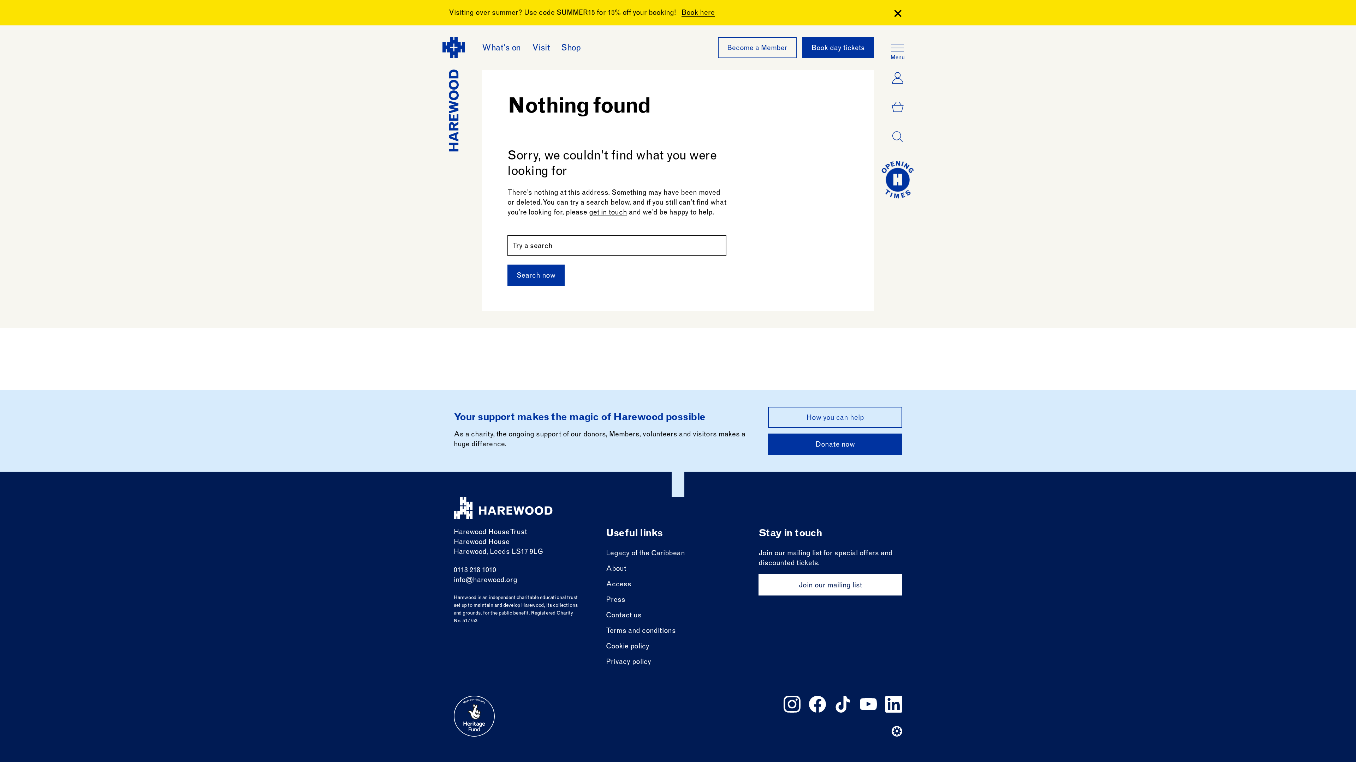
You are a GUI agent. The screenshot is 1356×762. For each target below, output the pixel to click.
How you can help (835, 418)
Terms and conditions (641, 631)
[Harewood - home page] (503, 508)
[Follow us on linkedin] (893, 704)
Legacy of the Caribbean (645, 553)
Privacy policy (628, 662)
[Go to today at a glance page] (897, 179)
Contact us (624, 615)
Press (615, 600)
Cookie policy (627, 647)
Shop (571, 48)
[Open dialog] (897, 137)
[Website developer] (897, 731)
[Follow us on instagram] (792, 704)
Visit (541, 48)
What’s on (501, 48)
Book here (698, 13)
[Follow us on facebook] (817, 704)
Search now (536, 276)
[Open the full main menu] (897, 48)
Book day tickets (838, 48)
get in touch (608, 213)
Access (618, 584)
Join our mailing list (830, 585)
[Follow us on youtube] (868, 704)
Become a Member (757, 48)
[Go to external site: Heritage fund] (474, 716)
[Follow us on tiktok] (842, 704)
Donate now (835, 445)
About (616, 569)
